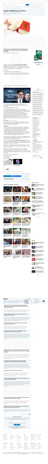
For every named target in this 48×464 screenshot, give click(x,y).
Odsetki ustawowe (33, 447)
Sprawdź (38, 64)
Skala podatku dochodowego (34, 448)
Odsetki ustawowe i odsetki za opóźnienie (38, 141)
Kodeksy (18, 448)
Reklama (36, 452)
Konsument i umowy (10, 300)
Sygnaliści (25, 301)
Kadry (10, 6)
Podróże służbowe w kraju (34, 444)
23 (42, 157)
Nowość (38, 61)
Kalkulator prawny (35, 131)
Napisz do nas (17, 173)
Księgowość (6, 6)
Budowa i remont (39, 438)
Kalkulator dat (34, 132)
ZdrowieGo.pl (39, 444)
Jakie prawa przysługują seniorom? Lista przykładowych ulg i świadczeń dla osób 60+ (38, 112)
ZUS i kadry (4, 438)
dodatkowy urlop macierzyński (11, 171)
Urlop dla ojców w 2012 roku (13, 120)
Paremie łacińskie (11, 302)
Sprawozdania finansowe (33, 439)
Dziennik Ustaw (19, 444)
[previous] (20, 414)
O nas (4, 452)
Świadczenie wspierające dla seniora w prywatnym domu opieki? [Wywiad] (37, 102)
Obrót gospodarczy (5, 437)
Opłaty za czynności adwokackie (37, 144)
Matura (11, 448)
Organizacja (4, 444)
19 (36, 157)
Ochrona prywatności (9, 452)
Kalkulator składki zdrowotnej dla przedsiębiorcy (37, 119)
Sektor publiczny (18, 6)
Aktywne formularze (37, 133)
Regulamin (23, 452)
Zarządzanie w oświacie (13, 447)
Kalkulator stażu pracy (26, 447)
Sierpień (39, 155)
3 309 (28, 414)
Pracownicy (5, 109)
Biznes (13, 6)
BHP (10, 439)
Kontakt (33, 452)
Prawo (22, 6)
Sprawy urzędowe (5, 301)
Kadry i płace (4, 447)
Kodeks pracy (17, 67)
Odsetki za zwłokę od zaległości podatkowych (37, 143)
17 (33, 157)
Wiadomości (10, 8)
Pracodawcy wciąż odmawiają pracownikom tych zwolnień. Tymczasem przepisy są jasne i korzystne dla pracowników (38, 94)
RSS (29, 452)
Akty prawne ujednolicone (20, 447)
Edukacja (38, 6)
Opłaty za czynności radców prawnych (37, 145)
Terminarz (35, 155)
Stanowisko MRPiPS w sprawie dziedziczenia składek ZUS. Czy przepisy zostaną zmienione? (37, 92)
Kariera (27, 452)
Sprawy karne (17, 300)
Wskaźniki (35, 140)
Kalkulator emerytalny (35, 126)
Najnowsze (38, 90)
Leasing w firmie (26, 439)
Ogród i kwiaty (39, 439)
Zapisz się (17, 424)
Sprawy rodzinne (22, 300)
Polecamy (33, 240)
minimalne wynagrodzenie (19, 171)
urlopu (13, 113)
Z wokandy (22, 301)
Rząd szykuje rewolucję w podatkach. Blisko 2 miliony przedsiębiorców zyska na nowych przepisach (38, 110)
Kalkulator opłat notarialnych (36, 130)
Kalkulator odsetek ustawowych (37, 129)
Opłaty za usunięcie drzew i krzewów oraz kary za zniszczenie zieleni (38, 148)
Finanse (38, 437)
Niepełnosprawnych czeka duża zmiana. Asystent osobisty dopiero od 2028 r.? (37, 108)
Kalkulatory (35, 117)
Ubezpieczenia (12, 437)
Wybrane (42, 90)
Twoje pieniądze (26, 6)
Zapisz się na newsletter (27, 173)
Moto (30, 6)
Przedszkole (11, 444)
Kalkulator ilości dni (35, 127)
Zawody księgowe (5, 439)
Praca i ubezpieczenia (26, 437)
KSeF (42, 6)
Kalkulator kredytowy (35, 128)
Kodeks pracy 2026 (38, 62)
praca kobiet (5, 171)
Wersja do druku (8, 173)
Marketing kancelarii (16, 302)
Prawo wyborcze (5, 302)
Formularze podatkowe (40, 447)
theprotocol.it (39, 448)
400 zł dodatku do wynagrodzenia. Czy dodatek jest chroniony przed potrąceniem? (37, 98)
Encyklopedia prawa (11, 301)
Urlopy (11, 438)
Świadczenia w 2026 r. (35, 182)
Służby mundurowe (17, 301)
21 (39, 157)
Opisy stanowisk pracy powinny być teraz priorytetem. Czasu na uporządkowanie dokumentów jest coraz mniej (37, 96)
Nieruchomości (34, 6)
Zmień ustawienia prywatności (17, 452)
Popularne (34, 90)
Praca (14, 300)
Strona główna (5, 8)
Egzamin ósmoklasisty (12, 449)
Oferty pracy (39, 449)
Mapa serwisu (40, 452)
